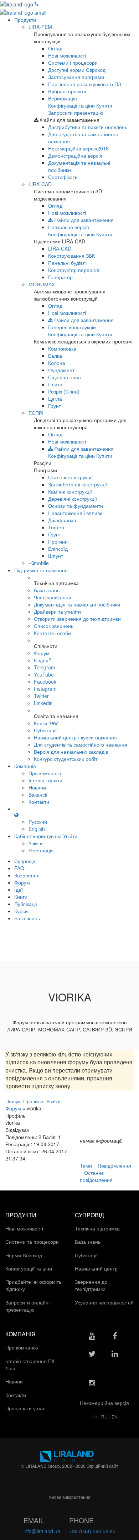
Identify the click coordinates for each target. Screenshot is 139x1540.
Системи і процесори (73, 62)
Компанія (25, 765)
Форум (42, 653)
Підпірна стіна (64, 377)
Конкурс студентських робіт (65, 758)
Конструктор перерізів (73, 269)
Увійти (36, 843)
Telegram (44, 667)
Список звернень (53, 625)
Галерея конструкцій (72, 327)
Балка (55, 355)
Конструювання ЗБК (71, 255)
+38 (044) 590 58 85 (92, 1531)
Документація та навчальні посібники (77, 604)
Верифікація (62, 98)
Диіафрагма (62, 520)
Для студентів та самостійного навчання (80, 744)
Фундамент (61, 369)
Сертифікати (63, 176)
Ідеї (18, 889)
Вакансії (38, 794)
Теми (86, 1165)
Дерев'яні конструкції (72, 498)
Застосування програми (76, 76)
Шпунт (55, 555)
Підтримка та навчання (41, 570)
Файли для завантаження (83, 219)
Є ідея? (42, 660)
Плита (55, 384)
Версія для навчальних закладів (71, 751)
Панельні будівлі (67, 262)
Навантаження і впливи (75, 512)
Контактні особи (52, 633)
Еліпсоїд (58, 548)
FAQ (19, 868)
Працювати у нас (26, 1408)
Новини (37, 787)
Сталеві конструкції (70, 477)
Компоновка (62, 348)
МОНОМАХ (42, 284)
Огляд (55, 48)
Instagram (45, 688)
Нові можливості (67, 55)
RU (105, 1416)
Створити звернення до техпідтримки (77, 618)
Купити (104, 105)
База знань (47, 590)
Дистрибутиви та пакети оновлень (87, 126)
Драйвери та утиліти (57, 611)
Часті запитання (52, 597)
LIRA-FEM (40, 26)
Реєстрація (41, 850)
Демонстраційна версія (75, 155)
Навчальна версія (68, 227)
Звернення (27, 875)
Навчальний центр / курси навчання (75, 737)
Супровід (24, 861)
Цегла (55, 398)
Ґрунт (54, 405)
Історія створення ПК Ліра (30, 1364)
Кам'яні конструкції (70, 491)
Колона (56, 362)
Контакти (39, 801)
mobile (41, 562)
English (37, 828)
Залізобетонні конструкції (77, 484)
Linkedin (43, 703)
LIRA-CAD (40, 184)
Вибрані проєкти (67, 91)
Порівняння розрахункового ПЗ (84, 84)
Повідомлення (114, 1165)
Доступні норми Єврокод (76, 69)
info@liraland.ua (42, 1531)
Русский (38, 821)
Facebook (45, 681)
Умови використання (70, 1497)
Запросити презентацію (75, 112)
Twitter (41, 695)
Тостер (56, 527)
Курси (21, 911)
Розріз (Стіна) (63, 391)
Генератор (60, 277)
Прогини (58, 541)
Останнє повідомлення (96, 1176)
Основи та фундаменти (75, 505)
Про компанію (45, 773)
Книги (46, 723)
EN (115, 1416)
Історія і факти (45, 780)
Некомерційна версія (78, 148)
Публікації (45, 730)
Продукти (25, 19)
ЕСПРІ (36, 412)
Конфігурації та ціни (71, 105)
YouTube (44, 674)
